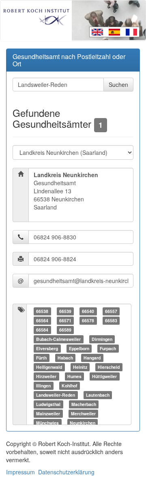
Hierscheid (109, 367)
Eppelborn (79, 348)
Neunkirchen (82, 423)
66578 (88, 320)
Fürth (41, 358)
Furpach (108, 348)
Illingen (43, 386)
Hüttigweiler (104, 376)
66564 (42, 320)
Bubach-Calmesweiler (58, 339)
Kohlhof (69, 386)
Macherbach (83, 404)
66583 (111, 320)
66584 (42, 330)
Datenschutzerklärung (66, 472)
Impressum (20, 472)
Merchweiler (83, 413)
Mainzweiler (48, 413)
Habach (65, 358)
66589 (65, 330)
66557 (111, 311)
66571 (65, 320)
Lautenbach (98, 395)
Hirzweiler (46, 376)
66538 (42, 311)
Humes (74, 376)
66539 (65, 311)
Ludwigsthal (48, 404)
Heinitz (80, 367)
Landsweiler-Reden (55, 395)
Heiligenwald (49, 367)
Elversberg (47, 348)
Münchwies (47, 423)
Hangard (92, 358)
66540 (88, 311)
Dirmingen (102, 339)
